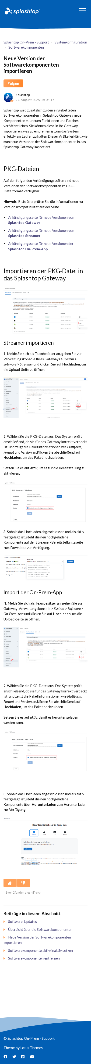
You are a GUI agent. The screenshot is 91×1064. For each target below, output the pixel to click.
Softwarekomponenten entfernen (34, 958)
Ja (10, 883)
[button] (82, 10)
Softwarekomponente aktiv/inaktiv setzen (40, 950)
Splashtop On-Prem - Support (26, 42)
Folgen (13, 83)
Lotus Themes (31, 1047)
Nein (23, 883)
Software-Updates (22, 921)
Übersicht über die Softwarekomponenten (40, 929)
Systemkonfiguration (71, 42)
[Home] (22, 10)
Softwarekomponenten (26, 47)
